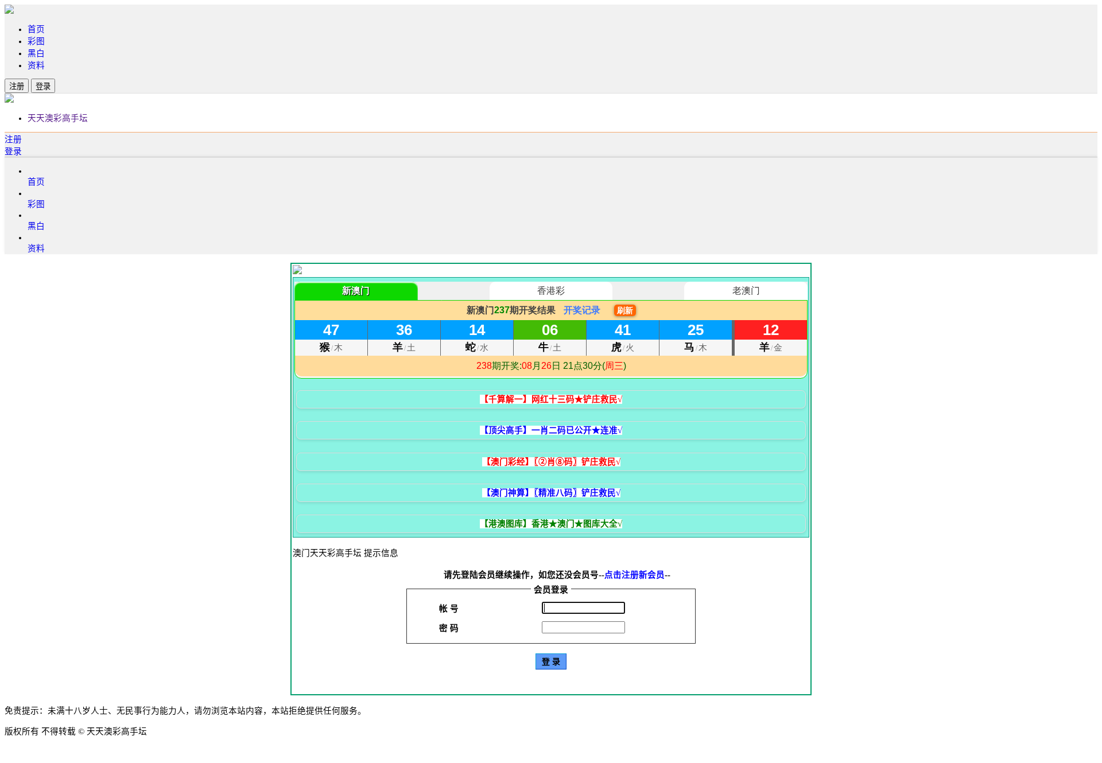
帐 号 (449, 608)
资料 (36, 65)
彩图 (36, 41)
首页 (36, 29)
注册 (16, 86)
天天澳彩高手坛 (58, 118)
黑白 (36, 53)
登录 (43, 86)
